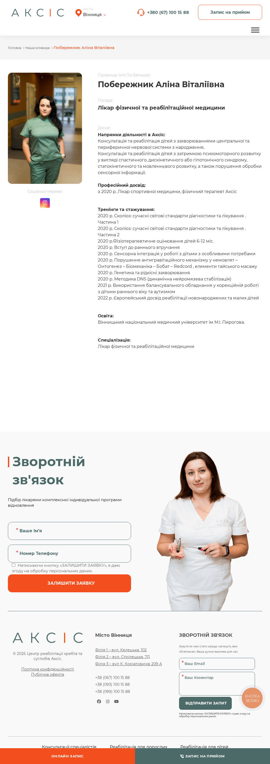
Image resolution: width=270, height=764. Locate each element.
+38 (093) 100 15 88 (112, 684)
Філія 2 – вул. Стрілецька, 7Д (122, 656)
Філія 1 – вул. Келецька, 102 (121, 650)
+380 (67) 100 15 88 (168, 12)
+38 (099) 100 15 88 (112, 691)
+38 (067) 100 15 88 (112, 677)
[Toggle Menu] (255, 29)
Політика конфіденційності (47, 669)
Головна (14, 48)
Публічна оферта (47, 674)
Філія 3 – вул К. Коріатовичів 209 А (128, 664)
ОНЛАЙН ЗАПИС (67, 756)
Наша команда (37, 48)
